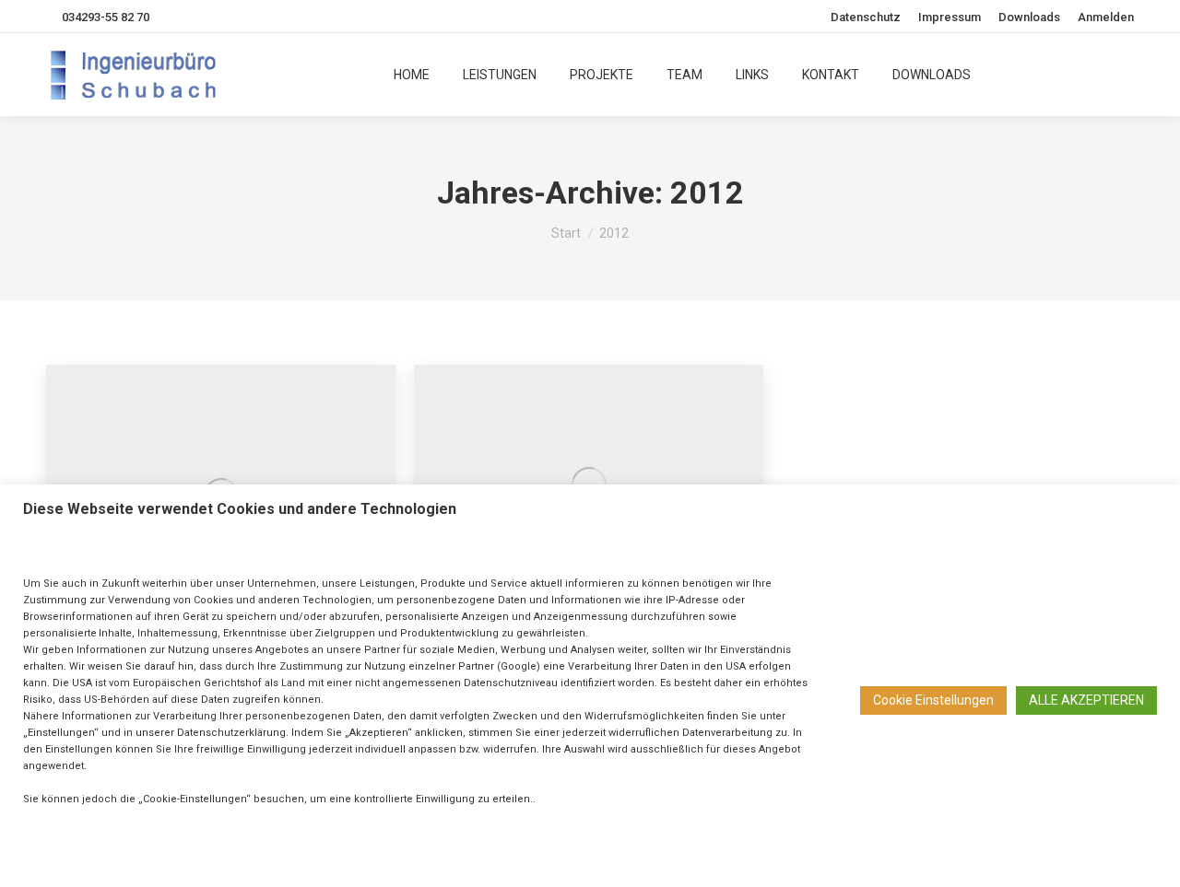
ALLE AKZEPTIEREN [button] (1086, 700)
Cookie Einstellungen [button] (933, 700)
